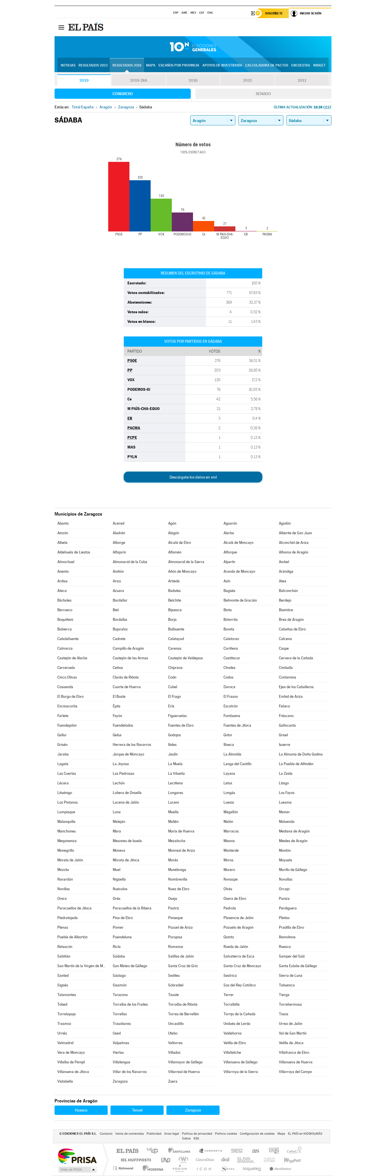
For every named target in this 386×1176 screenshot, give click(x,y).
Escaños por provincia (179, 65)
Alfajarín (119, 552)
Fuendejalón (67, 725)
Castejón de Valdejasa (185, 658)
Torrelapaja (66, 1014)
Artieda (174, 581)
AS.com (253, 1151)
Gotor (228, 735)
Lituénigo (64, 793)
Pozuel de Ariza (180, 927)
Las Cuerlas (66, 773)
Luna (117, 812)
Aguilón (285, 523)
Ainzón (62, 533)
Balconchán (288, 591)
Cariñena (231, 648)
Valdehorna (233, 1033)
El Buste (119, 696)
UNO (166, 1159)
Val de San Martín (293, 1033)
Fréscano (286, 716)
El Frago (174, 696)
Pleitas (284, 918)
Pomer (118, 927)
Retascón (64, 947)
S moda (227, 1168)
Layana (229, 773)
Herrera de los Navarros (132, 744)
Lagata (62, 764)
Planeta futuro (267, 1159)
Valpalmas (121, 1043)
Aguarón (230, 523)
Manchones (66, 831)
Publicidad (154, 1134)
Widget (319, 65)
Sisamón (120, 985)
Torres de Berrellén (183, 1014)
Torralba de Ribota (183, 1004)
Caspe (284, 648)
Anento (63, 571)
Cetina (118, 668)
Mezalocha (176, 841)
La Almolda (232, 754)
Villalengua (121, 1062)
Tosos (283, 1014)
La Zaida (285, 773)
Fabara (284, 706)
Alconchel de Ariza (294, 542)
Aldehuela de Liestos (73, 552)
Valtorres (175, 1043)
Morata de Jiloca (126, 860)
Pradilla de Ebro (291, 927)
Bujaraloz (120, 629)
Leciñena (175, 783)
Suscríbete (274, 13)
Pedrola (230, 908)
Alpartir (229, 562)
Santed (63, 975)
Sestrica (230, 975)
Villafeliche (232, 1052)
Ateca (62, 591)
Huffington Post (134, 1159)
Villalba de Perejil (71, 1062)
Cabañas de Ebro (292, 629)
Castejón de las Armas (130, 658)
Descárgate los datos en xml (193, 477)
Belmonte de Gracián (240, 600)
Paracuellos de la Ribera (132, 908)
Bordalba (120, 619)
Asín (227, 581)
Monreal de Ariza (181, 850)
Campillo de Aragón (128, 648)
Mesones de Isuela (127, 841)
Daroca (229, 687)
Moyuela (285, 860)
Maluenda (286, 821)
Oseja (172, 898)
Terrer (229, 995)
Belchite (174, 600)
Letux (228, 783)
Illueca (229, 744)
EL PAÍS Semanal (246, 1159)
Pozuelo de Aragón (238, 927)
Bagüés (229, 591)
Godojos (174, 735)
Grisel (283, 735)
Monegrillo (65, 850)
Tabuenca (287, 985)
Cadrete (119, 639)
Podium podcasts (179, 1168)
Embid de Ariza (291, 696)
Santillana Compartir (211, 1151)
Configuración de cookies (257, 1134)
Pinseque (175, 918)
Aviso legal (171, 1134)
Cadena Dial (225, 1159)
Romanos (175, 947)
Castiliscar (232, 658)
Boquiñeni (65, 619)
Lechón (119, 783)
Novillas (63, 889)
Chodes (229, 668)
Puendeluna (122, 937)
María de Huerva (181, 831)
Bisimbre (286, 610)
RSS (196, 1138)
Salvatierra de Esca (239, 956)
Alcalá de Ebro (179, 542)
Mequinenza (67, 841)
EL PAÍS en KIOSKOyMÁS (305, 1134)
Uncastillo (176, 1024)
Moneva (119, 850)
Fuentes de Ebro (181, 725)
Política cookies (226, 1134)
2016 (193, 80)
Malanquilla (66, 821)
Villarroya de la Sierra (241, 1072)
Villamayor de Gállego (185, 1062)
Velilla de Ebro (235, 1043)
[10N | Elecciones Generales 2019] (193, 47)
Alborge (119, 542)
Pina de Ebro (123, 918)
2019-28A (138, 80)
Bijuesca (175, 610)
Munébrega (177, 870)
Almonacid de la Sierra (186, 562)
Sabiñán (63, 956)
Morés (173, 860)
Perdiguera (288, 908)
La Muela (175, 764)
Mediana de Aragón (294, 831)
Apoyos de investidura (222, 65)
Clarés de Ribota (126, 677)
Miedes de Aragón (293, 841)
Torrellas (120, 1014)
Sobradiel (175, 985)
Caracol (292, 1151)
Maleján (119, 821)
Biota (228, 610)
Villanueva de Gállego (240, 1062)
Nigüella (119, 879)
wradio (182, 1159)
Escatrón (231, 706)
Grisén (62, 744)
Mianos (229, 841)
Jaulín (173, 754)
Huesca (81, 1110)
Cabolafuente (68, 639)
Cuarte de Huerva (127, 687)
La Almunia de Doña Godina (301, 754)
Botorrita (231, 619)
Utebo (172, 1033)
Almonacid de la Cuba (130, 562)
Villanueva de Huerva (296, 1062)
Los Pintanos (67, 802)
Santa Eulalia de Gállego (298, 966)
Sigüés (62, 985)
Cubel (172, 687)
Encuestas (300, 65)
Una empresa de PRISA (77, 1156)
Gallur (62, 735)
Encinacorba (67, 706)
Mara (117, 831)
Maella (173, 812)
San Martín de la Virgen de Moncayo (82, 966)
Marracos (231, 831)
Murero (229, 870)
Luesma (285, 802)
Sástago (119, 975)
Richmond (123, 1168)
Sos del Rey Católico (240, 985)
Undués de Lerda (237, 1024)
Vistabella (65, 1081)
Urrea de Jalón (290, 1024)
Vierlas (118, 1052)
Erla (171, 706)
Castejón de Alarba (72, 658)
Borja (172, 619)
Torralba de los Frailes (130, 1004)
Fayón (117, 716)
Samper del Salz (292, 956)
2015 (247, 80)
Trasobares (122, 1024)
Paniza (284, 898)
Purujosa (175, 937)
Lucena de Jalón (126, 802)
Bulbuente (176, 629)
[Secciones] (61, 27)
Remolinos (287, 937)
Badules (174, 591)
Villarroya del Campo (295, 1072)
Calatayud (176, 639)
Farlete (62, 716)
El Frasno (231, 696)
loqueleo (252, 1168)
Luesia (229, 802)
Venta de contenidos (129, 1134)
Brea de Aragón (291, 619)
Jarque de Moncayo (128, 754)
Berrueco (64, 610)
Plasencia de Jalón (238, 918)
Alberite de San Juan (295, 533)
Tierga (284, 995)
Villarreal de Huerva (184, 1072)
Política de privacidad (197, 1134)
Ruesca (285, 947)
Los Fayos (286, 793)
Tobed (62, 1004)
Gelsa (117, 735)
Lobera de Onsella (127, 793)
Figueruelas (177, 716)
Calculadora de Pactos (266, 65)
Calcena (285, 639)
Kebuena (287, 1159)
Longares (175, 793)
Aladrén (119, 533)
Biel (116, 610)
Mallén (173, 821)
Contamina (287, 677)
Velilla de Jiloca (291, 1043)
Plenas (62, 927)
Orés (116, 898)
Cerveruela (66, 668)
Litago (284, 783)
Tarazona (120, 995)
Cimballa (286, 668)
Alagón (173, 533)
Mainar (284, 812)
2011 (302, 80)
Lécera (63, 783)
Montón (285, 850)
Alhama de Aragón (293, 552)
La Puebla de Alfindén (296, 764)
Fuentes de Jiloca (237, 725)
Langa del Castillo (237, 764)
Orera (62, 898)
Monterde (231, 850)
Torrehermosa (290, 1004)
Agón (172, 523)
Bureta (229, 629)
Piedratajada (67, 918)
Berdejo (285, 600)
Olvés (228, 889)
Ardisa (62, 581)
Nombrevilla (177, 879)
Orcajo (284, 889)
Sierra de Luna (290, 975)
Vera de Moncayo (71, 1052)
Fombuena (232, 716)
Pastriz (173, 908)
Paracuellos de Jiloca (74, 908)
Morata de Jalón (70, 860)
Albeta (62, 542)
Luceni (173, 802)
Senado (263, 93)
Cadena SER (235, 1151)
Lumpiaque (66, 812)
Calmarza (65, 648)
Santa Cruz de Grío (183, 966)
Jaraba (63, 754)
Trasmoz (64, 1024)
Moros (228, 860)
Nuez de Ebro (178, 889)
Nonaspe (231, 879)
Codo (172, 677)
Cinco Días (204, 1159)
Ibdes (172, 744)
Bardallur (120, 600)
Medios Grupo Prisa (77, 1169)
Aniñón (118, 571)
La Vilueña (176, 773)
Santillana (181, 1151)
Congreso (122, 93)
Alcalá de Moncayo (238, 542)
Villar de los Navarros (130, 1072)
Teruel (137, 1110)
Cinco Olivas (67, 677)
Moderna (151, 1168)
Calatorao (231, 639)
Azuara (118, 591)
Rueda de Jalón (236, 947)
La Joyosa (121, 764)
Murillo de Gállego (293, 870)
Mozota (63, 870)
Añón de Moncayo (182, 571)
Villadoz (174, 1052)
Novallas (285, 879)
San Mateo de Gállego (130, 966)
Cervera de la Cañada (296, 658)
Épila (116, 706)
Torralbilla (232, 1004)
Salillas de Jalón (181, 956)
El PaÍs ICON (203, 1168)
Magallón (231, 812)
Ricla (117, 947)
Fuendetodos (123, 725)
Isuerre (284, 744)
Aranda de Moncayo (239, 571)
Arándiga (286, 571)
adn (272, 1151)
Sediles (174, 975)
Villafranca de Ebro (294, 1052)
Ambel (284, 562)
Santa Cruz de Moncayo (242, 966)
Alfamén (174, 552)
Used (117, 1033)
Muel (116, 870)
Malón (228, 821)
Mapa (150, 65)
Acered (118, 523)
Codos (228, 677)
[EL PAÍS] (86, 27)
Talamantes (66, 995)
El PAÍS (127, 1151)
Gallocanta (287, 725)
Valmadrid (65, 1043)
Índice (186, 1138)
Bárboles (64, 600)
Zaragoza (120, 1081)
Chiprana (175, 668)
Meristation (279, 1168)
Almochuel (65, 562)
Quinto (229, 937)
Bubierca (64, 629)
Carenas (174, 648)
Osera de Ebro (235, 898)
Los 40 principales (154, 1151)
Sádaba (119, 956)
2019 (83, 80)
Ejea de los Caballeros (296, 687)
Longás (229, 793)
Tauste (173, 995)
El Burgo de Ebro (70, 696)
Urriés (62, 1033)
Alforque (230, 552)
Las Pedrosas (123, 773)
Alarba (229, 533)
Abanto (63, 523)
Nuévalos (120, 889)
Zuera (172, 1081)
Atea (282, 581)
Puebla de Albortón (72, 937)
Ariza (117, 581)
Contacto (106, 1134)
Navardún (65, 879)
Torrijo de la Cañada (239, 1014)
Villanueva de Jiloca (73, 1072)
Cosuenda (65, 687)
